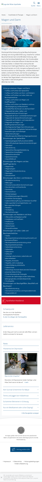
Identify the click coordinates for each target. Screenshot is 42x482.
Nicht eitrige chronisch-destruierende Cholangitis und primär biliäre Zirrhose (20, 271)
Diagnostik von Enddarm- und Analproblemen (20, 120)
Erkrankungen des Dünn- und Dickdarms (17, 178)
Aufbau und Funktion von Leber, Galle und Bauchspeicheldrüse (18, 96)
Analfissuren (10, 221)
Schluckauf (9, 145)
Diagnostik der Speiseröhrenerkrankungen (19, 118)
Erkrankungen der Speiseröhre (14, 138)
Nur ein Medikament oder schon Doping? (18, 407)
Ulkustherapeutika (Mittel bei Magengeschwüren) (21, 136)
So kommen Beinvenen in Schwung (16, 401)
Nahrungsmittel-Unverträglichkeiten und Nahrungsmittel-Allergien (18, 204)
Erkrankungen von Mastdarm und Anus (17, 214)
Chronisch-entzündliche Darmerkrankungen (19, 185)
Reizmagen (9, 173)
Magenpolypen (10, 169)
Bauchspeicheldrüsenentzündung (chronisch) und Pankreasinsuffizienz (20, 239)
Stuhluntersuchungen (12, 134)
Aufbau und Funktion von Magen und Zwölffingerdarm (17, 101)
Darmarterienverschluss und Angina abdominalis (21, 291)
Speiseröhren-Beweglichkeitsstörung (17, 150)
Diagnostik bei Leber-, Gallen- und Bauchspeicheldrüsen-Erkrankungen (16, 112)
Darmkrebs (9, 189)
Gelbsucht (9, 254)
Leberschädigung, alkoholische (15, 265)
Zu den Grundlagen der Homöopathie (15, 317)
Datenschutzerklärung (9, 480)
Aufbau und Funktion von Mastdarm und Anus (20, 104)
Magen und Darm (31, 15)
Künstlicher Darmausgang (14, 198)
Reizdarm (9, 207)
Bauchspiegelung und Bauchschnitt (17, 106)
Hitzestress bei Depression (13, 349)
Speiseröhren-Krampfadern (14, 152)
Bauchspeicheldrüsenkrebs (14, 245)
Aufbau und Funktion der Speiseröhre (17, 91)
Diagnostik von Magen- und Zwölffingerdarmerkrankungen (14, 123)
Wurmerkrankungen (12, 212)
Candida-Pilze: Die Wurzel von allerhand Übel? (20, 109)
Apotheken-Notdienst (15, 300)
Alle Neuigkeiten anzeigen (30, 413)
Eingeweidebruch (11, 293)
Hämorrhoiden (10, 226)
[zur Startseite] (11, 4)
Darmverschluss (11, 192)
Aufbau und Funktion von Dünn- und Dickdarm (20, 93)
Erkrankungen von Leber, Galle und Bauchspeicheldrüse (15, 231)
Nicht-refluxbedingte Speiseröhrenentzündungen (21, 143)
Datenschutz (18, 461)
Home (4, 15)
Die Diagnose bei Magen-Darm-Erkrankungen (20, 127)
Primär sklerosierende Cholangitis (16, 274)
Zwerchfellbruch (11, 159)
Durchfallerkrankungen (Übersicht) (16, 196)
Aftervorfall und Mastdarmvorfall (16, 217)
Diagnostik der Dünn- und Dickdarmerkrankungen (21, 116)
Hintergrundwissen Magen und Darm (16, 88)
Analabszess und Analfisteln (14, 219)
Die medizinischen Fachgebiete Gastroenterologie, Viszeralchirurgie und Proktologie (21, 130)
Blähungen (9, 183)
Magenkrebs (9, 166)
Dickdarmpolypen (11, 194)
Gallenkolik (9, 249)
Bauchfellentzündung (12, 288)
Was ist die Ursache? (12, 376)
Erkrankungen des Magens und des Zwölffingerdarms (15, 162)
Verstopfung (10, 210)
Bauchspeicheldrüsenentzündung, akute (18, 242)
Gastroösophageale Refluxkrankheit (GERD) (19, 141)
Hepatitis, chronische (12, 261)
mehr (26, 382)
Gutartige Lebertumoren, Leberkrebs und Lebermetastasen (18, 257)
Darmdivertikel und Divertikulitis (16, 187)
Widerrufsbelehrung (21, 464)
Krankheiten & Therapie (15, 15)
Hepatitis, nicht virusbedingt (14, 263)
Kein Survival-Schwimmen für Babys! (16, 390)
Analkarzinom (10, 224)
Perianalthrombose (12, 228)
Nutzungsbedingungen (32, 461)
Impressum (7, 461)
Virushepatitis (10, 281)
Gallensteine (10, 251)
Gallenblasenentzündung (14, 247)
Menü (38, 6)
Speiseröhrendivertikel (13, 154)
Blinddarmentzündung (13, 180)
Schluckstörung (10, 148)
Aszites (8, 236)
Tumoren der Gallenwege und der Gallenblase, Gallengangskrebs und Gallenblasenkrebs (20, 277)
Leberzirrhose (10, 267)
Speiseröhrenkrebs (11, 157)
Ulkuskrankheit (10, 175)
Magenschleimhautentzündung (15, 171)
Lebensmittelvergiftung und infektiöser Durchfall (21, 201)
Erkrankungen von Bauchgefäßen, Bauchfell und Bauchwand (20, 284)
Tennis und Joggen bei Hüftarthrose (16, 396)
